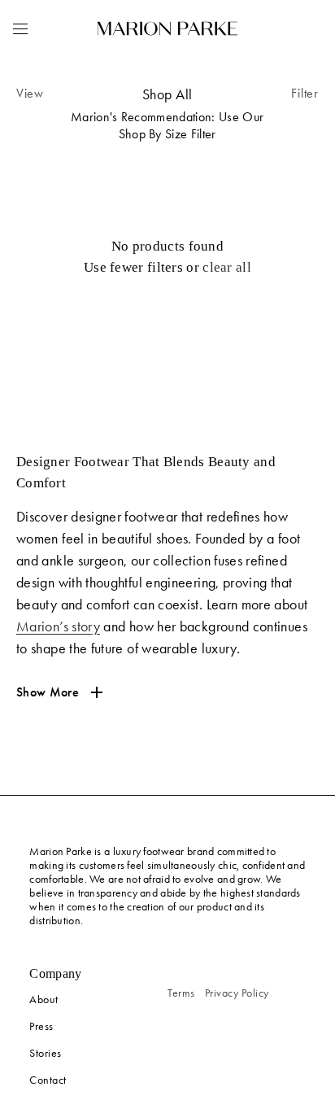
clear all (226, 267)
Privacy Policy (237, 993)
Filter (305, 93)
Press (41, 1026)
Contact (48, 1080)
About (44, 999)
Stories (45, 1053)
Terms (181, 993)
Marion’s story (58, 626)
